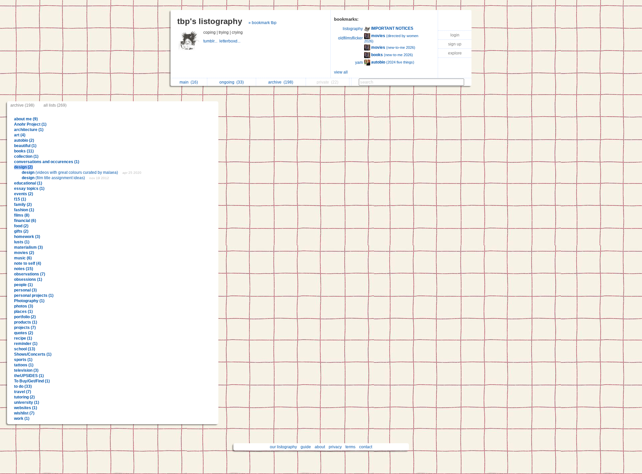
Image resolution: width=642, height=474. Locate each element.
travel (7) (22, 391)
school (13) (24, 349)
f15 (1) (20, 199)
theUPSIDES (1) (29, 375)
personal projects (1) (34, 295)
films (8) (21, 215)
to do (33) (23, 386)
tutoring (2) (24, 397)
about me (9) (26, 119)
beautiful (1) (25, 145)
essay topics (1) (29, 188)
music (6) (23, 258)
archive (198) (22, 105)
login (454, 35)
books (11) (24, 151)
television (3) (26, 370)
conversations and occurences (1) (46, 161)
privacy (335, 447)
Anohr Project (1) (30, 124)
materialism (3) (28, 247)
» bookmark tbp (262, 22)
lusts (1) (21, 242)
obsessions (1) (28, 279)
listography (353, 28)
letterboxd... (230, 41)
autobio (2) (24, 140)
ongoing (231, 82)
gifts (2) (21, 231)
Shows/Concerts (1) (32, 354)
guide (306, 447)
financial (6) (25, 220)
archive (280, 82)
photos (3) (23, 306)
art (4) (19, 135)
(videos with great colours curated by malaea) (70, 172)
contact (365, 447)
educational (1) (28, 183)
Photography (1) (29, 301)
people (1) (23, 284)
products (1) (25, 322)
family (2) (23, 204)
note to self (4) (27, 263)
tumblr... (211, 41)
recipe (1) (23, 338)
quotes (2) (23, 333)
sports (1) (23, 359)
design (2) (23, 167)
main (189, 82)
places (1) (23, 311)
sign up (454, 44)
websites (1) (25, 407)
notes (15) (23, 268)
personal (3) (25, 290)
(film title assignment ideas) (54, 177)
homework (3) (27, 236)
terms (350, 447)
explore (455, 53)
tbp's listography (209, 21)
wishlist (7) (24, 413)
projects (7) (25, 327)
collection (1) (26, 156)
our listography (283, 447)
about (320, 447)
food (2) (21, 226)
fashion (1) (24, 210)
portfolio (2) (25, 317)
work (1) (21, 418)
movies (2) (24, 252)
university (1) (26, 402)
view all (341, 72)
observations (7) (29, 274)
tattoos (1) (23, 365)
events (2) (23, 194)
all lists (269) (55, 105)
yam (359, 62)
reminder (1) (25, 343)
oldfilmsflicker (350, 38)
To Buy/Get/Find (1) (32, 381)
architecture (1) (28, 129)
